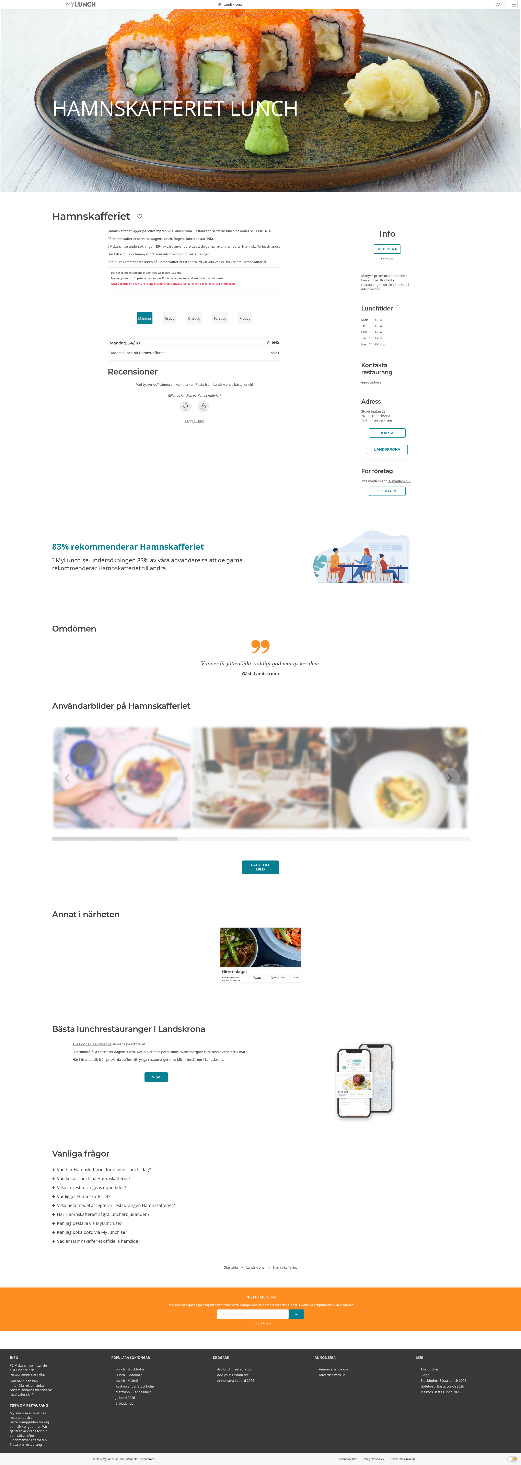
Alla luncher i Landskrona (92, 1044)
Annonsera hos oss (333, 1369)
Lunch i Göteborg (129, 1375)
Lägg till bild (194, 421)
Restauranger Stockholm (135, 1386)
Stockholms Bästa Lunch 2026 (443, 1380)
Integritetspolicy (262, 1322)
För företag (387, 258)
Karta (387, 433)
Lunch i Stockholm (130, 1369)
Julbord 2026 (125, 1397)
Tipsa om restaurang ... (27, 1444)
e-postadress (371, 382)
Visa (156, 1077)
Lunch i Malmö (127, 1380)
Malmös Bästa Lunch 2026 (440, 1392)
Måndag (144, 318)
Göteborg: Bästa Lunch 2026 (442, 1386)
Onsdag (194, 318)
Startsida (231, 1267)
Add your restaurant (232, 1375)
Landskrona (387, 449)
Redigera (387, 249)
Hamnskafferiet (285, 1267)
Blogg (424, 1375)
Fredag (245, 318)
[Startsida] (80, 4)
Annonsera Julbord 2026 (235, 1380)
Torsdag (220, 318)
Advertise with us (332, 1375)
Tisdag (169, 318)
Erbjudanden (126, 1403)
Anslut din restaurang (234, 1369)
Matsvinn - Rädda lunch (134, 1392)
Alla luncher (429, 1369)
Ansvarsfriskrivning (403, 1459)
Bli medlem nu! (399, 481)
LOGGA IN (387, 491)
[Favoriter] (498, 5)
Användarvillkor (347, 1459)
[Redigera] (268, 342)
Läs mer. (177, 272)
